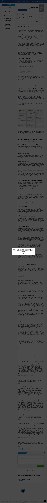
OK (23, 253)
